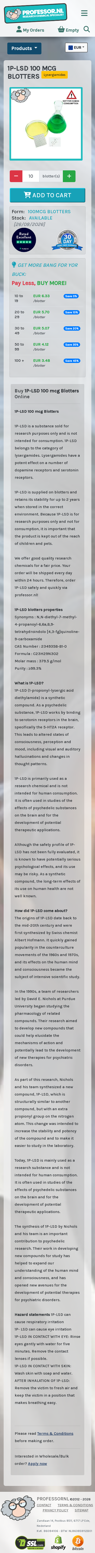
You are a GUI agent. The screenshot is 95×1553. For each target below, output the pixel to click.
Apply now (37, 1463)
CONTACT (44, 1505)
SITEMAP (81, 1510)
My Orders (33, 30)
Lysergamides (55, 75)
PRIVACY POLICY (55, 1510)
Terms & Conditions (55, 1433)
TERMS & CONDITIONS (75, 1505)
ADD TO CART (51, 195)
